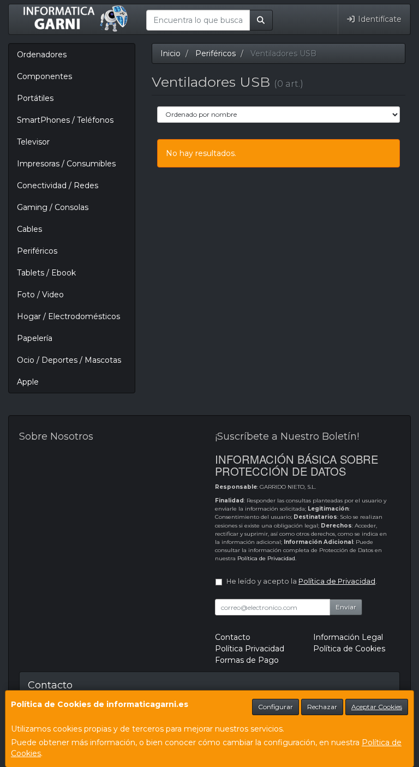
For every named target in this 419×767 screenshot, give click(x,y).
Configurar (275, 707)
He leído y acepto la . (301, 581)
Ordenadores (42, 54)
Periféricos (37, 251)
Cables (29, 229)
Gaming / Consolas (52, 207)
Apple (28, 382)
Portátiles (35, 98)
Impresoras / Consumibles (66, 164)
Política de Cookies (349, 649)
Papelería (34, 338)
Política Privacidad (249, 649)
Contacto (232, 637)
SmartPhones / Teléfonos (65, 120)
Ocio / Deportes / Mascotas (69, 360)
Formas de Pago (247, 660)
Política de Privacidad (266, 558)
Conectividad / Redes (57, 185)
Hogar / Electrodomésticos (68, 316)
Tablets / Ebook (46, 273)
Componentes (44, 76)
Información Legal (348, 637)
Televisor (33, 142)
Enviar (346, 607)
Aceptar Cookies (376, 707)
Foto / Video (40, 294)
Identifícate (379, 19)
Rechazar (322, 707)
